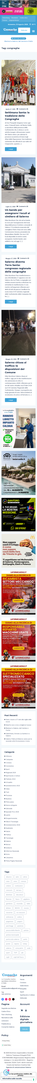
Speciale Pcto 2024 (12, 812)
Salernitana (24, 986)
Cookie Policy (7, 1045)
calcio (25, 877)
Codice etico (24, 18)
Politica (8, 835)
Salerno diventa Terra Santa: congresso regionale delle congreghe (18, 266)
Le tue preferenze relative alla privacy (20, 1074)
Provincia (9, 795)
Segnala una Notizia (8, 1008)
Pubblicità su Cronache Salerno (7, 1025)
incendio (19, 904)
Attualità (9, 782)
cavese (23, 881)
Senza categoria (11, 805)
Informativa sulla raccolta (12, 1079)
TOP (15, 953)
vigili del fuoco (18, 957)
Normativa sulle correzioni (7, 1019)
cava (15, 881)
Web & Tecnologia (12, 822)
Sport (8, 769)
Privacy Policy (6, 1040)
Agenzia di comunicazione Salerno (18, 1067)
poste (8, 944)
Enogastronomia (11, 818)
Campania (9, 759)
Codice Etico (5, 1011)
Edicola (25, 1029)
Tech (7, 792)
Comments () (23, 109)
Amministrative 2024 (13, 825)
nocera (26, 908)
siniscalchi (19, 948)
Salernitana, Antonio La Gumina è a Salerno (18, 735)
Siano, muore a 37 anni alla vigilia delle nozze (18, 721)
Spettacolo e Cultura (13, 776)
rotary (25, 944)
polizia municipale (12, 935)
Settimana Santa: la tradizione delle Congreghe (17, 115)
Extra (8, 854)
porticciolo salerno (12, 939)
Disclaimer (15, 18)
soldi (28, 948)
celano (8, 886)
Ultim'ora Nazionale (12, 851)
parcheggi (9, 926)
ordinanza (9, 917)
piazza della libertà (13, 930)
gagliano (26, 899)
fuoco (17, 899)
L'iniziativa (9, 857)
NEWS (17, 908)
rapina (16, 944)
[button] (33, 31)
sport (8, 953)
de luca (18, 890)
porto (25, 939)
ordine (19, 917)
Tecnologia (9, 838)
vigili (7, 957)
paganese (9, 921)
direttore (9, 895)
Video (8, 789)
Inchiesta (9, 848)
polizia (26, 930)
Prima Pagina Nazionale (14, 861)
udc (22, 953)
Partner (4, 20)
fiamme (8, 899)
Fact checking (6, 1014)
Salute (8, 831)
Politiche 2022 (10, 779)
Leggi (11, 149)
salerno (8, 948)
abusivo (9, 877)
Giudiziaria (9, 828)
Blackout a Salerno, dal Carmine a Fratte (17, 729)
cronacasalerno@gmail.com (9, 988)
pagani (19, 921)
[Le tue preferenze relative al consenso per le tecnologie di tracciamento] (33, 1079)
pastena (20, 926)
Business (9, 799)
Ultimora (9, 756)
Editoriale (9, 808)
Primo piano (10, 802)
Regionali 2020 (11, 772)
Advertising (6, 18)
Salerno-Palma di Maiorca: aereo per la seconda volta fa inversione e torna (19, 740)
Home (22, 979)
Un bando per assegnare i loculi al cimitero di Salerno (17, 213)
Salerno (8, 841)
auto (17, 877)
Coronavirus (10, 766)
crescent (9, 890)
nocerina (9, 912)
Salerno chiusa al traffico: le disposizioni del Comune (15, 367)
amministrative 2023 (13, 786)
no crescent (20, 912)
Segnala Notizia (14, 20)
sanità (8, 815)
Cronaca (8, 763)
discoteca (19, 895)
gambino (9, 904)
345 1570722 (6, 994)
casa (7, 881)
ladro (28, 904)
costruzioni (19, 886)
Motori (8, 844)
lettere (8, 908)
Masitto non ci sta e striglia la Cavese (18, 725)
